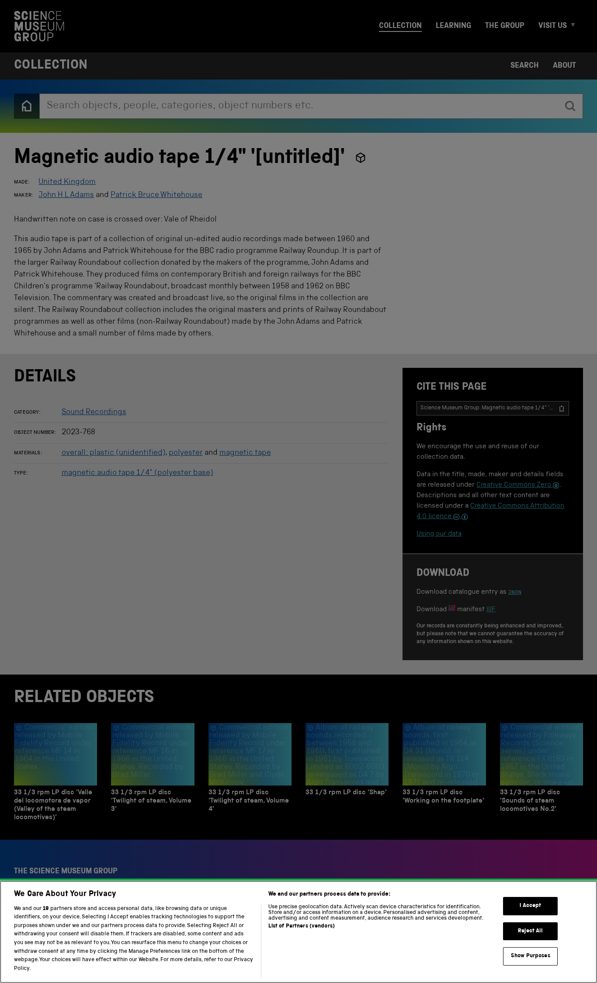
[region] (298, 932)
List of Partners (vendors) (301, 926)
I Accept (530, 906)
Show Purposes (530, 956)
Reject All (530, 931)
